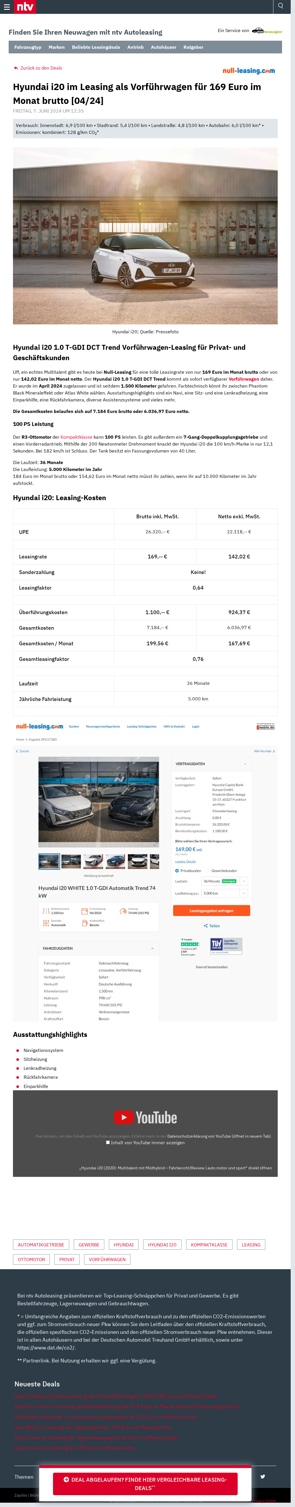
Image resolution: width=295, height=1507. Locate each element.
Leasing (251, 1245)
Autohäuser (163, 47)
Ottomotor (31, 1259)
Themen (23, 1477)
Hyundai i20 (162, 1245)
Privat (67, 1259)
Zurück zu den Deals (40, 68)
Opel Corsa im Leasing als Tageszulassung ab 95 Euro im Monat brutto (96, 1437)
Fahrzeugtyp (27, 47)
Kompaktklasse (76, 437)
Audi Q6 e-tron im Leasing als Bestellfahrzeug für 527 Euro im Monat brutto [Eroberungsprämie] (126, 1406)
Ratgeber (193, 47)
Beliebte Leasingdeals (96, 47)
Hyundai (124, 1245)
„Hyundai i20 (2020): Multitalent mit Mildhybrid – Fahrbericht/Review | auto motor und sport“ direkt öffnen (175, 1168)
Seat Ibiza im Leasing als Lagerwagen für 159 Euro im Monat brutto (92, 1427)
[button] (25, 7)
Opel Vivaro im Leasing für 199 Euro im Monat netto (74, 1448)
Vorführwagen (107, 1259)
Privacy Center (264, 1500)
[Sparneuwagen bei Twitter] (262, 1476)
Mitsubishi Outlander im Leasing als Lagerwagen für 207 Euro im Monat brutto (105, 1416)
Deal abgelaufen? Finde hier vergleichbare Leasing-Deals (148, 1483)
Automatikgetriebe (41, 1245)
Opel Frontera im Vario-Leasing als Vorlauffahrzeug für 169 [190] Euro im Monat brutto (115, 1396)
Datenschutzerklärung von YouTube (219, 1136)
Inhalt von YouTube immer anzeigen (148, 1142)
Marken (57, 47)
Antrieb (135, 47)
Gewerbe (89, 1245)
